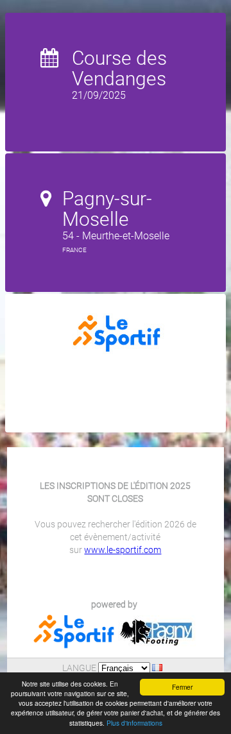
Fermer (182, 687)
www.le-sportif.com (122, 550)
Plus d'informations (134, 723)
